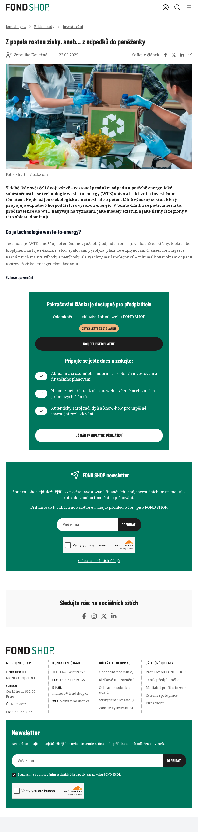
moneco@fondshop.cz (70, 693)
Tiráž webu (155, 703)
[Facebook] (84, 616)
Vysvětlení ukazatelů (116, 700)
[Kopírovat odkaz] (190, 55)
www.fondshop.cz (75, 701)
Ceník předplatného (162, 679)
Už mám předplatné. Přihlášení (99, 435)
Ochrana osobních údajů (99, 560)
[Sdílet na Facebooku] (165, 55)
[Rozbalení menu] (189, 7)
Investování (73, 26)
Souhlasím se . (69, 775)
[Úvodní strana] (99, 650)
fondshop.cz (16, 26)
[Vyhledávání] (177, 7)
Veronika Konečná (30, 55)
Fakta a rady (44, 26)
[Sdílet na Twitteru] (173, 55)
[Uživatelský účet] (166, 7)
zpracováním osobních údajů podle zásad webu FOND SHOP (78, 775)
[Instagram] (94, 616)
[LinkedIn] (114, 616)
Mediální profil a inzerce (166, 687)
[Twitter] (104, 616)
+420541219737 (72, 672)
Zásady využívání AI (116, 708)
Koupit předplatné (99, 343)
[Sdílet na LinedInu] (182, 55)
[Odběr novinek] (99, 524)
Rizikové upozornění (19, 277)
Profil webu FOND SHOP (166, 672)
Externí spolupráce (162, 695)
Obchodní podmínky (116, 672)
